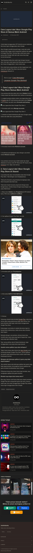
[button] (16, 39)
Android (3, 389)
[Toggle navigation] (31, 2)
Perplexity (24, 508)
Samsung (3, 164)
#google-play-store (10, 389)
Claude (18, 512)
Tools (2, 540)
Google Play (22, 319)
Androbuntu (8, 2)
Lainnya (3, 544)
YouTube (9, 531)
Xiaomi (4, 100)
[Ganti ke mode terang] (28, 2)
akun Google (24, 350)
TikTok (3, 531)
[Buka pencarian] (26, 2)
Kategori (3, 536)
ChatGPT (11, 508)
